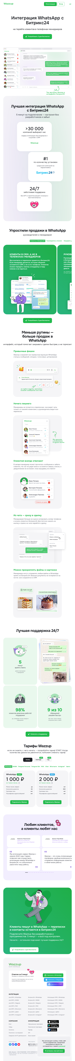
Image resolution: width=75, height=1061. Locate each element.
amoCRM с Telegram (14, 1003)
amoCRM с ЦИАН (14, 1012)
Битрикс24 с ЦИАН (33, 1012)
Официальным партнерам (35, 1024)
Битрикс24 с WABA (33, 1000)
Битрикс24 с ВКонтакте (35, 1009)
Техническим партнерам (35, 1027)
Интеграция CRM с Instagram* (56, 1015)
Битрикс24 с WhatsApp (35, 997)
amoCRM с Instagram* (15, 1015)
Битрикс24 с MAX (33, 1006)
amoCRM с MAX (13, 1006)
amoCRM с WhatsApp (15, 997)
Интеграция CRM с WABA (55, 1000)
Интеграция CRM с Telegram (56, 1003)
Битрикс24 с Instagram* (35, 1015)
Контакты (11, 1030)
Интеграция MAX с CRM (54, 1006)
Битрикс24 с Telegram (34, 1003)
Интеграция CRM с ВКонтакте (56, 1009)
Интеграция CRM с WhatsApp (56, 997)
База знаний (31, 1035)
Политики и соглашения (16, 1033)
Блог (10, 1024)
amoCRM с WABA (14, 1000)
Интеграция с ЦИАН (53, 1012)
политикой (61, 1046)
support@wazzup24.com (19, 981)
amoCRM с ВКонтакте (15, 1009)
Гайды (10, 1027)
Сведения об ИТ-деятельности (17, 1035)
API (29, 1033)
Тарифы (30, 1030)
